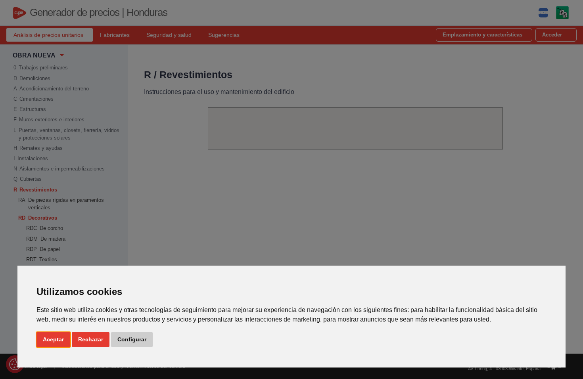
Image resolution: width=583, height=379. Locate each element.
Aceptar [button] (53, 339)
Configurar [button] (131, 339)
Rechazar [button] (90, 339)
